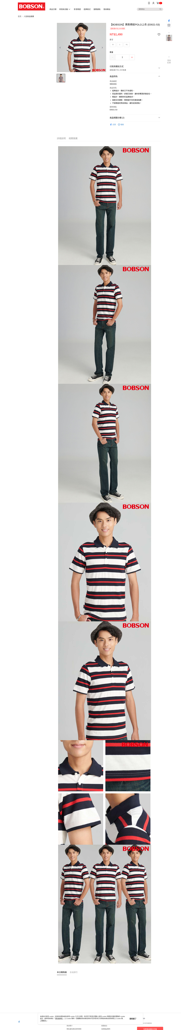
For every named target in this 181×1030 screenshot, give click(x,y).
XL (127, 44)
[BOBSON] (31, 6)
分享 (114, 125)
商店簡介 (70, 1026)
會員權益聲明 (105, 1029)
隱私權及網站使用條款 (74, 1029)
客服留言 (104, 1026)
